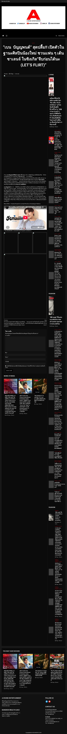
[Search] (56, 35)
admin (6, 73)
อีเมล (6, 357)
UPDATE (33, 43)
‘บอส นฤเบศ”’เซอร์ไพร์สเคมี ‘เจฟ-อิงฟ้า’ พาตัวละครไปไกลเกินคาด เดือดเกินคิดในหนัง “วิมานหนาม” (36, 322)
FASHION (56, 152)
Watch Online (61, 35)
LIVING (51, 79)
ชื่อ (6, 352)
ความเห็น (7, 335)
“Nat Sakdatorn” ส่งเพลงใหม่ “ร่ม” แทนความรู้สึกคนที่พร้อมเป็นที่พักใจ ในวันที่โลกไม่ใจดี (39, 399)
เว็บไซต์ (7, 361)
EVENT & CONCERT (57, 249)
